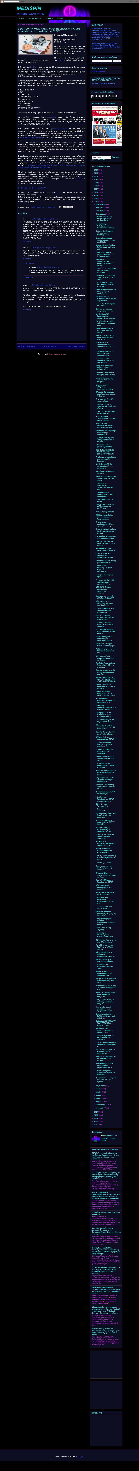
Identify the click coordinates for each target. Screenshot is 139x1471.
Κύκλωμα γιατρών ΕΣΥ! (105, 512)
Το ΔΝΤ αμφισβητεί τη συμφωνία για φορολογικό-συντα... (104, 638)
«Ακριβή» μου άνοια (103, 863)
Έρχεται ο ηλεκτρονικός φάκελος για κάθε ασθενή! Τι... (105, 836)
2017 (96, 198)
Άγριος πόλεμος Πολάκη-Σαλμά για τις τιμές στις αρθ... (105, 247)
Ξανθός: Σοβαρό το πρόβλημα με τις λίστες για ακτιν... (105, 686)
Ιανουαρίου (100, 1108)
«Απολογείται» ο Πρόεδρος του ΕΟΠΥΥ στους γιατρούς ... (105, 799)
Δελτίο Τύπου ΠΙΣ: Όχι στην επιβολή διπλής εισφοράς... (104, 466)
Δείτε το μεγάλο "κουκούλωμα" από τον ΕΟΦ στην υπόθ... (105, 418)
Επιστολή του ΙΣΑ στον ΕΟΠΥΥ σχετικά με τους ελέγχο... (105, 543)
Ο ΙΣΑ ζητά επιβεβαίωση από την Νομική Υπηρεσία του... (105, 517)
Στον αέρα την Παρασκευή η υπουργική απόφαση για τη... (106, 857)
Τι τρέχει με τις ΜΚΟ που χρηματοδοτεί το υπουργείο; (105, 751)
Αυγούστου (100, 1086)
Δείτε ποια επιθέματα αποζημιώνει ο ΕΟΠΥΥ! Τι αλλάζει (105, 822)
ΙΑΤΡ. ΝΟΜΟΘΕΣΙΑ (35, 18)
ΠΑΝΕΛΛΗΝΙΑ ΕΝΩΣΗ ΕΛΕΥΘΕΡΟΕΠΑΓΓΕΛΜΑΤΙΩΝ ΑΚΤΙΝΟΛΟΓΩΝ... (106, 679)
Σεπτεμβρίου (101, 214)
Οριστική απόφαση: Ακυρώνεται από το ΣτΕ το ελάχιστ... (105, 1072)
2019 (96, 192)
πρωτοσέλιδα (103, 146)
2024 (96, 176)
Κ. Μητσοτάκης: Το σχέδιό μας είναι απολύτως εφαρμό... (106, 1080)
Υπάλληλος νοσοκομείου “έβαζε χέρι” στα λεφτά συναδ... (105, 277)
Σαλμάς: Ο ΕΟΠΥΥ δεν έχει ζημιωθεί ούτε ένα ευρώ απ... (105, 284)
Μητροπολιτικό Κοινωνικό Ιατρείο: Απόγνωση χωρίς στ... (106, 815)
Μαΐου (98, 1095)
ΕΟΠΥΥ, (80, 179)
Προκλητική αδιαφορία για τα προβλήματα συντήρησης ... (106, 291)
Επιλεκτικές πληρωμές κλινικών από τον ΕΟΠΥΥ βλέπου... (104, 233)
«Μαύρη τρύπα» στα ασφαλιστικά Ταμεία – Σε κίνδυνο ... (106, 406)
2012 (96, 1121)
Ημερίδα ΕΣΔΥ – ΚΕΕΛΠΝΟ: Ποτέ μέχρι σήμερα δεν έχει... (105, 843)
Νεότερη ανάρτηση (26, 346)
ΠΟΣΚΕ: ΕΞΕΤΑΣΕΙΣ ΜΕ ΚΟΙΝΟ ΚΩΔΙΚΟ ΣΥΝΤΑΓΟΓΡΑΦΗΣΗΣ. (105, 452)
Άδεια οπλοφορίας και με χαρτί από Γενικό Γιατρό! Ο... (105, 995)
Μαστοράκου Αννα (110, 1136)
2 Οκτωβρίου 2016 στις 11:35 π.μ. (44, 248)
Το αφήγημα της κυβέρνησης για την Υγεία (104, 966)
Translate (101, 160)
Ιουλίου (99, 1089)
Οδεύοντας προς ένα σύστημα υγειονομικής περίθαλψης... (105, 727)
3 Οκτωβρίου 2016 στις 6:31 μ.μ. (43, 285)
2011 (96, 1125)
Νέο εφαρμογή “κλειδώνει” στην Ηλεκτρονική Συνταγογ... (106, 226)
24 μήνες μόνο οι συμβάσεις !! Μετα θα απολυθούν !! (105, 360)
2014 (96, 1115)
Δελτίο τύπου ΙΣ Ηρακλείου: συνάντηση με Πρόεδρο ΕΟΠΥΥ (105, 700)
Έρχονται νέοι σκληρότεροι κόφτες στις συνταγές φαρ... (104, 425)
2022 (96, 183)
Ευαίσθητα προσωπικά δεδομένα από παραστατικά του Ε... (104, 1065)
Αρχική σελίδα (50, 346)
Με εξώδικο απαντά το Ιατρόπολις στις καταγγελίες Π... (104, 367)
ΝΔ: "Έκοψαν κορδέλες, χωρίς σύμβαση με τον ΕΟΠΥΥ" (105, 631)
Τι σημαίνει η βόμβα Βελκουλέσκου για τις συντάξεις (105, 624)
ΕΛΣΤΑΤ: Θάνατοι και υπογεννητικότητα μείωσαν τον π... (104, 219)
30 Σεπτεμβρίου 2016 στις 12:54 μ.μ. (45, 219)
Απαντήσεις (30, 263)
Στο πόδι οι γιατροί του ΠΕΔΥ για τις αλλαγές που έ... (105, 947)
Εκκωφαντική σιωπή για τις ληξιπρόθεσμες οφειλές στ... (105, 1037)
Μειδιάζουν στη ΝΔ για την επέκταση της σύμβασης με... (106, 432)
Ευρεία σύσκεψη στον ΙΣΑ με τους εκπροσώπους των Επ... (105, 672)
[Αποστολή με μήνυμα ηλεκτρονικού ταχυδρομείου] (64, 207)
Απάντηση (27, 241)
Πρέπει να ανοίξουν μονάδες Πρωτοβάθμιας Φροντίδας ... (106, 913)
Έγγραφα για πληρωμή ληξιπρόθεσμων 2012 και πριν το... (105, 439)
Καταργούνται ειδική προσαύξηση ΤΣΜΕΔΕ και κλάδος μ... (105, 765)
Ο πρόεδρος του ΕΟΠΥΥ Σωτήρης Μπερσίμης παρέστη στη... (105, 779)
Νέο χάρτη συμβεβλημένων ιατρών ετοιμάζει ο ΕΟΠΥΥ (106, 707)
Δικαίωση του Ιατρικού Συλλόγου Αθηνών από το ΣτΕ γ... (105, 1016)
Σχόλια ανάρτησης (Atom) (56, 354)
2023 (96, 179)
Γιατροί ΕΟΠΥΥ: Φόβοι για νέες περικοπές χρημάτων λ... (106, 270)
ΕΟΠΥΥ (61, 60)
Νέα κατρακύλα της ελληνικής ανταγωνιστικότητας (104, 387)
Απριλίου (99, 1098)
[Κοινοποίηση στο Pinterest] (72, 207)
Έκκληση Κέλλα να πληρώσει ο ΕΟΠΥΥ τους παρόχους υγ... (104, 714)
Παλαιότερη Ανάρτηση (75, 346)
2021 (96, 186)
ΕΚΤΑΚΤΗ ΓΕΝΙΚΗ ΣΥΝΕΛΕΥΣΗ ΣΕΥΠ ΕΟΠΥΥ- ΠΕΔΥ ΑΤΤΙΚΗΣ (105, 693)
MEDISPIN (29, 8)
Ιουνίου (99, 1092)
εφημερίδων (112, 146)
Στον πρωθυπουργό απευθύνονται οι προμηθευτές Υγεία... (104, 1009)
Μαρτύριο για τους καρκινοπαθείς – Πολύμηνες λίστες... (104, 829)
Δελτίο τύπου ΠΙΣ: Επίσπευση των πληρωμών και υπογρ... (105, 316)
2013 (96, 1118)
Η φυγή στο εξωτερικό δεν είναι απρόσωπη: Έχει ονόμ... (106, 980)
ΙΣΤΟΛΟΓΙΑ (49, 18)
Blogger (80, 1456)
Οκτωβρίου (100, 211)
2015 (96, 1112)
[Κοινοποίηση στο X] (68, 207)
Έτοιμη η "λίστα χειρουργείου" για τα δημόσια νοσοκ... (104, 973)
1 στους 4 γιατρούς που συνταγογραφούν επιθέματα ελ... (105, 610)
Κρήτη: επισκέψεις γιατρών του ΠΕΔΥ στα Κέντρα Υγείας (105, 617)
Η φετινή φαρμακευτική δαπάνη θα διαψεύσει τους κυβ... (105, 380)
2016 (96, 202)
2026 (96, 170)
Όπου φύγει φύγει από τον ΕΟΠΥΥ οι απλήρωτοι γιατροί (106, 531)
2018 (96, 195)
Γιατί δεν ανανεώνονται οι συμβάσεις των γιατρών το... (106, 1044)
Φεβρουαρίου (101, 1105)
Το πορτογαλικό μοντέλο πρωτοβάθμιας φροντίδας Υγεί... (105, 582)
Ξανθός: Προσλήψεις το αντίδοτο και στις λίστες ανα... (105, 758)
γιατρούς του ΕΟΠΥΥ (60, 128)
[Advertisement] (107, 1364)
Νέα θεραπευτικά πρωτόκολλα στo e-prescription (104, 887)
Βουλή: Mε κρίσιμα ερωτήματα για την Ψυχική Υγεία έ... (104, 850)
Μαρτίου (99, 1101)
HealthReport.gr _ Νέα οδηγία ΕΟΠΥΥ (32, 188)
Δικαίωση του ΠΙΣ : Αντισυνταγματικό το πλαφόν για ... (104, 1030)
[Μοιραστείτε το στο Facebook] (70, 207)
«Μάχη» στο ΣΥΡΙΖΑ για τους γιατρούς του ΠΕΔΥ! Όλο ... (105, 507)
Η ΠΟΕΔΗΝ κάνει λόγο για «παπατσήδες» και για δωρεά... (106, 478)
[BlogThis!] (66, 207)
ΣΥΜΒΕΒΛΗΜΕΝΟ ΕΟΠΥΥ (32, 138)
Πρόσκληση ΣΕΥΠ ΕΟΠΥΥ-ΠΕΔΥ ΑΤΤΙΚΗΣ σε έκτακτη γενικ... (106, 1023)
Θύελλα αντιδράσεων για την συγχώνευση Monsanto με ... (105, 1051)
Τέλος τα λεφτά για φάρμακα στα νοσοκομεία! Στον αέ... (105, 555)
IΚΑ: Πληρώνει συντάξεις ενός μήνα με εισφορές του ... (105, 323)
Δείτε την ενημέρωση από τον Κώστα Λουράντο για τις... (106, 772)
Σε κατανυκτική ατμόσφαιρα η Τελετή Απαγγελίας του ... (105, 524)
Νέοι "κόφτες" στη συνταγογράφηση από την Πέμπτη (105, 658)
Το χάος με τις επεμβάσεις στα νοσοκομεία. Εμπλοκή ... (106, 459)
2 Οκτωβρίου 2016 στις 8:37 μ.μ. (48, 267)
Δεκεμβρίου (100, 204)
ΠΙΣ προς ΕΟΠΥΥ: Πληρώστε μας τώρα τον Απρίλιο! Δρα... (106, 298)
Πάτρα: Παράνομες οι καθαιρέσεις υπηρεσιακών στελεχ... (105, 954)
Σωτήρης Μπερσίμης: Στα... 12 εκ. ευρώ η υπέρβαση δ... (104, 744)
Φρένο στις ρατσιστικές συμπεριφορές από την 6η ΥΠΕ (105, 786)
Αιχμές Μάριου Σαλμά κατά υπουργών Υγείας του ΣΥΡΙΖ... (105, 240)
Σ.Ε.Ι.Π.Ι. (60, 18)
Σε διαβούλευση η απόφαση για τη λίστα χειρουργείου (105, 494)
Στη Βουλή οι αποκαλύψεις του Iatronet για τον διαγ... (105, 935)
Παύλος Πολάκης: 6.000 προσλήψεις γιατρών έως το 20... (105, 337)
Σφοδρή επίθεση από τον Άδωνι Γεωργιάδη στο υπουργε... (105, 665)
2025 (96, 173)
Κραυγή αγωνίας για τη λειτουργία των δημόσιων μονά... (105, 353)
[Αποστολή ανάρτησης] (59, 207)
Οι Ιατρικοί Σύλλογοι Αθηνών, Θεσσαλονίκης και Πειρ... (106, 875)
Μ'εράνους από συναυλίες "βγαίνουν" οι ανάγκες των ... (106, 987)
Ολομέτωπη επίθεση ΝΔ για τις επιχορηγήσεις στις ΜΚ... (105, 330)
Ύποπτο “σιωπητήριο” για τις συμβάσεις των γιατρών (106, 1058)
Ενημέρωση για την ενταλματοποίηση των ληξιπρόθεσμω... (105, 254)
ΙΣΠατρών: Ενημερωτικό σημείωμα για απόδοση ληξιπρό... (105, 394)
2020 (96, 189)
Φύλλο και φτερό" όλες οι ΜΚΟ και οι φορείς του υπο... (105, 651)
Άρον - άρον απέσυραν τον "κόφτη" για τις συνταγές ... (104, 868)
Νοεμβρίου (100, 208)
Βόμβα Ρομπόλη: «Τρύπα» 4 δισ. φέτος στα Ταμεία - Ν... (105, 603)
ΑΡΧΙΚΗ (21, 18)
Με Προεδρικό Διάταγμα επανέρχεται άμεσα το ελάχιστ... (105, 1002)
